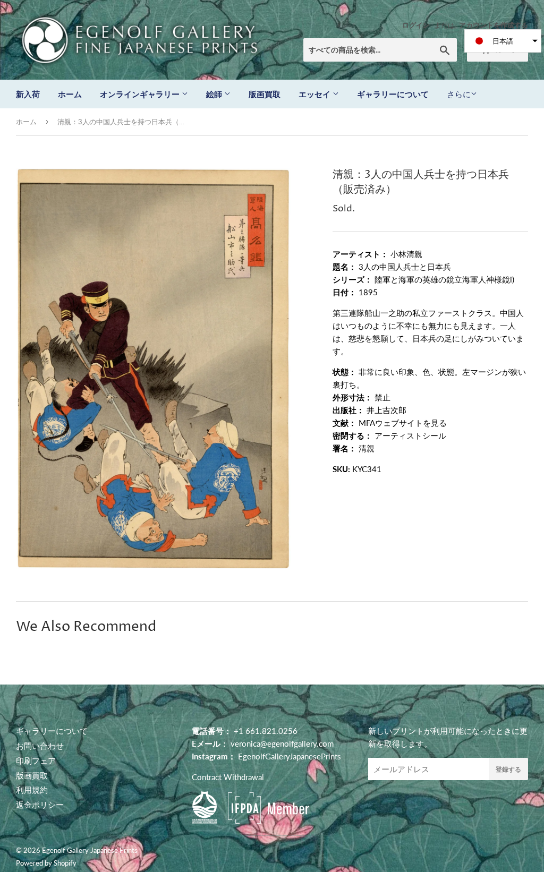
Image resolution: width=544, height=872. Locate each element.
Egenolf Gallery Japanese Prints (90, 850)
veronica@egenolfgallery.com (282, 743)
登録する (508, 769)
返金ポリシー (40, 804)
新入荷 (28, 94)
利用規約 (32, 789)
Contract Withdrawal (228, 777)
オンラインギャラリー (141, 94)
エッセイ (316, 94)
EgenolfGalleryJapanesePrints (289, 756)
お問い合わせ (40, 745)
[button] (502, 41)
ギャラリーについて (393, 94)
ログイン (416, 25)
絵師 (215, 94)
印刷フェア (36, 760)
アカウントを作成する (493, 25)
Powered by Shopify (46, 863)
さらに (459, 94)
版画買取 (264, 94)
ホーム (70, 94)
